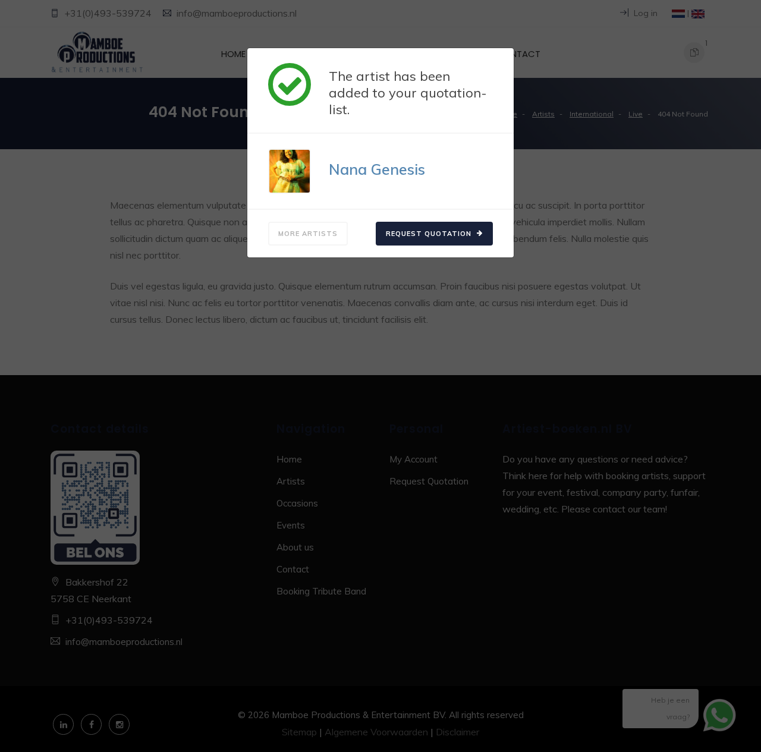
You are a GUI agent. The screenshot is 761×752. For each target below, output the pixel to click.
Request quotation (430, 233)
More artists (308, 233)
